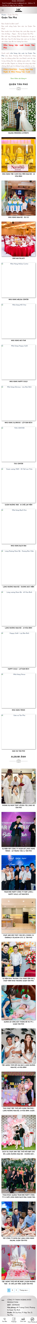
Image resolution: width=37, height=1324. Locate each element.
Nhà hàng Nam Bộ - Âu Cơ (18, 217)
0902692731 (20, 1)
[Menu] (2, 10)
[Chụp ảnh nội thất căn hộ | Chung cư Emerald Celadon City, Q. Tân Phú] (18, 915)
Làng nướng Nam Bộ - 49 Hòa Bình (18, 628)
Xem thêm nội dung (18, 78)
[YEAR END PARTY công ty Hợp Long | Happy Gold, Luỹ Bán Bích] (18, 872)
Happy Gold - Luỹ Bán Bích (18, 669)
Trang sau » (24, 1290)
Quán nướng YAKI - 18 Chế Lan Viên (18, 505)
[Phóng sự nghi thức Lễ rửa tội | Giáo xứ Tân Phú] (18, 786)
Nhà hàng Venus (18, 710)
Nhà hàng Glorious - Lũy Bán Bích (18, 423)
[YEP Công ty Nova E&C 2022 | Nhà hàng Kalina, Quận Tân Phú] (18, 1219)
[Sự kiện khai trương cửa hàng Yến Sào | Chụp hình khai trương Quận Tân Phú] (18, 959)
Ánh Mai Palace (18, 258)
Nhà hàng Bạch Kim (18, 546)
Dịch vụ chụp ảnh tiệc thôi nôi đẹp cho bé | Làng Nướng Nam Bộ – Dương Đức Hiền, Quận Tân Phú (18, 1153)
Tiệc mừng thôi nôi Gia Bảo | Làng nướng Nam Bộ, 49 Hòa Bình (18, 1066)
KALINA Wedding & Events (18, 133)
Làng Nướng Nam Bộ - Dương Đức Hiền (18, 587)
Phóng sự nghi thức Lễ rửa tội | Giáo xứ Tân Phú (18, 806)
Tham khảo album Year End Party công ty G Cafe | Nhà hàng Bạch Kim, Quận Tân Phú (18, 1196)
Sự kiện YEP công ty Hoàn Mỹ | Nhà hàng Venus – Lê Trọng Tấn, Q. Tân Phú (18, 850)
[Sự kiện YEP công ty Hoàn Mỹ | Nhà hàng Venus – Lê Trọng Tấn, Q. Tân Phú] (18, 829)
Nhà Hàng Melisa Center (18, 299)
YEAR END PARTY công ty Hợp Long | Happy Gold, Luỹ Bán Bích (18, 893)
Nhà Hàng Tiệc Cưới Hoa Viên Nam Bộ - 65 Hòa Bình (18, 175)
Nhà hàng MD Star (18, 340)
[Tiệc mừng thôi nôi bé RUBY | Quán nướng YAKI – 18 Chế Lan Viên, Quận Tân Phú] (18, 1262)
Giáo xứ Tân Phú (18, 751)
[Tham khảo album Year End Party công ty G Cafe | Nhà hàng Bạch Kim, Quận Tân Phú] (18, 1175)
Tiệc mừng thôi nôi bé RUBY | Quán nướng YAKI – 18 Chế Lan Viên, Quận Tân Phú (18, 1283)
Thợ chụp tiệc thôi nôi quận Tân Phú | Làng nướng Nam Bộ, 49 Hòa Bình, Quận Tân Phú (18, 1110)
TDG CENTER (18, 464)
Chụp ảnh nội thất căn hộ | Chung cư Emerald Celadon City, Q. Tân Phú (18, 936)
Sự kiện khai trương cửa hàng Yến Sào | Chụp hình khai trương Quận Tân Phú (18, 980)
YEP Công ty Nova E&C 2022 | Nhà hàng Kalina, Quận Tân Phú (18, 1239)
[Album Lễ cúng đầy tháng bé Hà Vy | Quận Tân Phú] (18, 1002)
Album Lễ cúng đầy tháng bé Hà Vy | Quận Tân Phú (18, 1023)
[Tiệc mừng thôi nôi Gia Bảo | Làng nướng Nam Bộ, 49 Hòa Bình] (18, 1045)
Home (3, 15)
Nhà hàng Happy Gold (19, 381)
